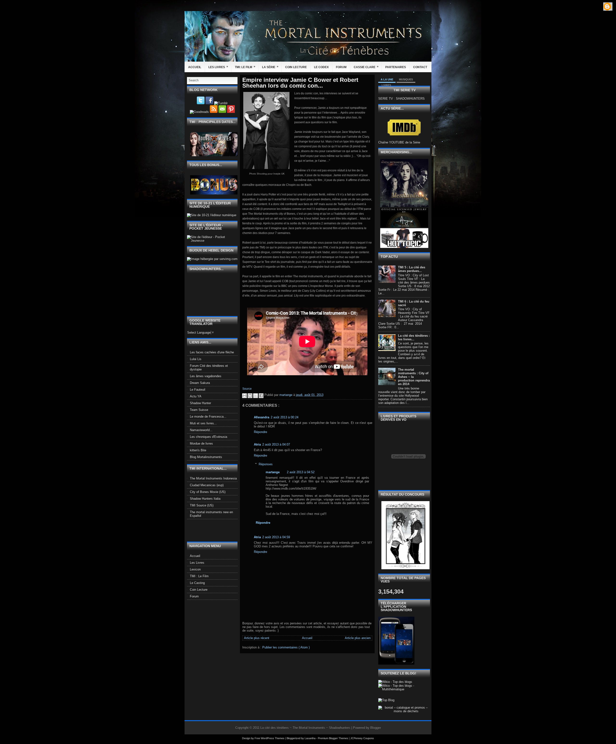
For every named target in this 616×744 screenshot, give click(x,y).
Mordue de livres (201, 443)
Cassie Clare (366, 67)
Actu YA (195, 396)
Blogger (375, 728)
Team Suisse (199, 410)
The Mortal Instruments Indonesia (213, 478)
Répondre (260, 432)
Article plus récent (256, 638)
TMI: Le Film (245, 67)
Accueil (194, 67)
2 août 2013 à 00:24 (284, 417)
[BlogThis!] (250, 395)
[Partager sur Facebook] (261, 395)
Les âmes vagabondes (205, 376)
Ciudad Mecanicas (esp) (207, 485)
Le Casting (197, 583)
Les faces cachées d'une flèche (212, 352)
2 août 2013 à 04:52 (300, 472)
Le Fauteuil (197, 389)
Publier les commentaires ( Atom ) (286, 647)
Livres (386, 85)
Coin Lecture (296, 67)
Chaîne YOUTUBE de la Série (399, 142)
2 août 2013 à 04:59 (276, 537)
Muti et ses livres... (203, 423)
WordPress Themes (273, 738)
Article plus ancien (358, 638)
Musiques (406, 79)
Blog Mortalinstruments (206, 457)
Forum (341, 67)
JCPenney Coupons (362, 738)
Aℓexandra (261, 417)
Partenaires (395, 67)
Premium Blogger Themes (333, 738)
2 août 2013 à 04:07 (276, 444)
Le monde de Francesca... (208, 416)
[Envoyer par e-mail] (244, 395)
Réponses (266, 464)
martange (273, 472)
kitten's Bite (198, 450)
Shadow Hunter (200, 403)
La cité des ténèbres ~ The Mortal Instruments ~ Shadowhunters (305, 728)
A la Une (387, 79)
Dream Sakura (200, 383)
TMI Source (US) (201, 505)
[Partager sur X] (255, 395)
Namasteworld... (201, 430)
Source (247, 388)
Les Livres (218, 67)
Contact (420, 67)
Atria (257, 444)
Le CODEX (321, 67)
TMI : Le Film (199, 576)
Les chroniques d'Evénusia (208, 437)
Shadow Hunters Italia (205, 498)
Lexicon (195, 569)
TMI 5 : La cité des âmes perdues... (411, 269)
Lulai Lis (195, 359)
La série (270, 67)
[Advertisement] (215, 530)
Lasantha (310, 738)
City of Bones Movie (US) (207, 492)
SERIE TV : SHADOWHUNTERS (401, 98)
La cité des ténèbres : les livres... (414, 337)
